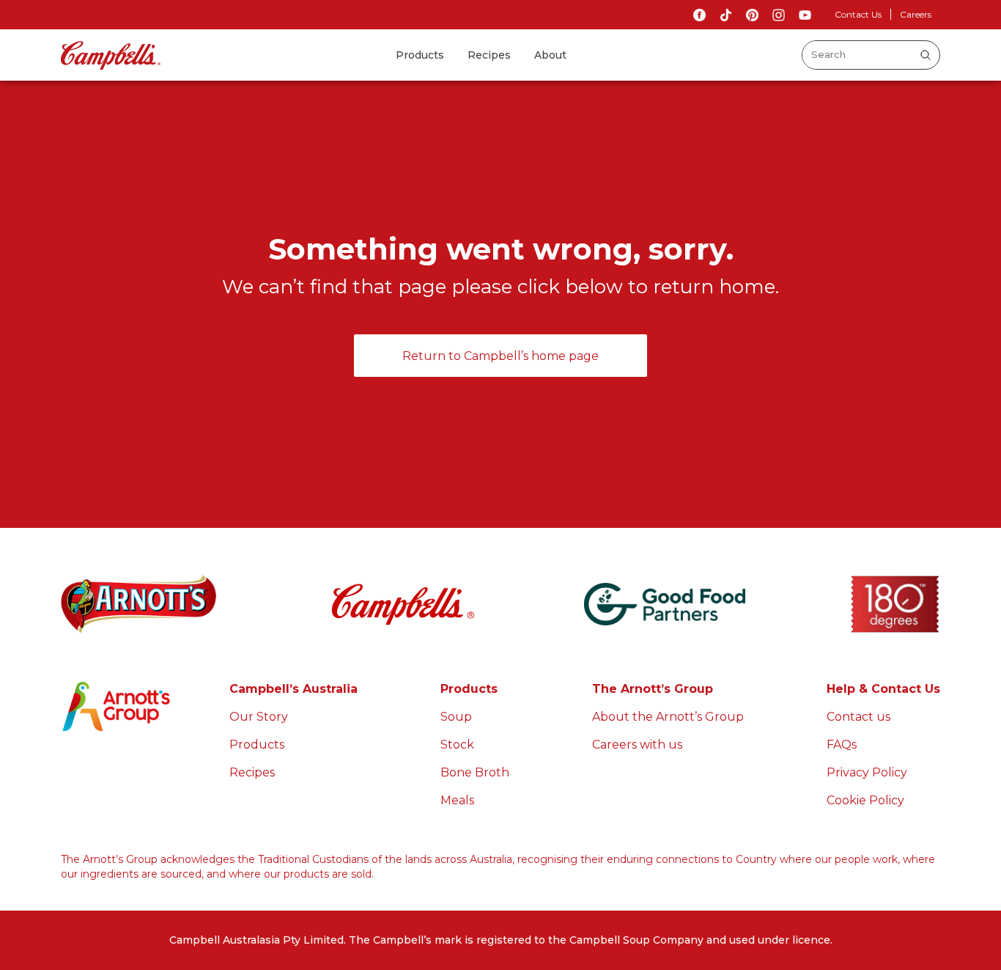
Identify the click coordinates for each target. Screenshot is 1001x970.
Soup (456, 717)
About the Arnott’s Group (668, 717)
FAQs (842, 745)
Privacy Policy (867, 772)
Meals (457, 800)
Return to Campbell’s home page (500, 356)
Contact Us (858, 14)
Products (420, 55)
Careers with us (637, 745)
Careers (915, 14)
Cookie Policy (865, 800)
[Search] (925, 55)
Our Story (258, 717)
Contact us (858, 717)
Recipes (489, 55)
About (550, 55)
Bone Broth (474, 772)
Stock (457, 745)
